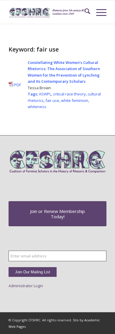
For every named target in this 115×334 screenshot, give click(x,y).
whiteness (37, 106)
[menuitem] (84, 12)
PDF (17, 84)
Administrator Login (26, 285)
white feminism (74, 100)
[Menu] (98, 12)
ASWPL (45, 94)
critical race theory (69, 94)
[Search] (84, 12)
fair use (52, 100)
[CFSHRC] (48, 12)
